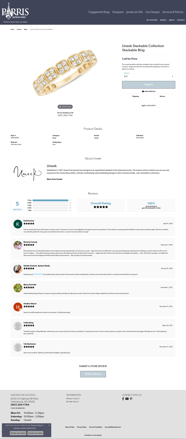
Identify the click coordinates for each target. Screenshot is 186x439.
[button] (152, 20)
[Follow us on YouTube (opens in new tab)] (127, 398)
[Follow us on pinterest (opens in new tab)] (131, 398)
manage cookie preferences (24, 428)
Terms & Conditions (95, 427)
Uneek (96, 138)
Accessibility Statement (113, 427)
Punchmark (97, 435)
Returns (162, 96)
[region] (65, 72)
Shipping (135, 96)
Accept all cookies (35, 433)
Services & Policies (172, 12)
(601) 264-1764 (65, 115)
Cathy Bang (29, 323)
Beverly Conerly (30, 242)
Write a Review (93, 374)
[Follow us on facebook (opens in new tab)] (123, 398)
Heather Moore (30, 304)
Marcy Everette (30, 285)
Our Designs (153, 12)
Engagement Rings (99, 12)
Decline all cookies (18, 433)
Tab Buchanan (30, 344)
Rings (25, 29)
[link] (181, 20)
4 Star (29, 203)
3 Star (29, 205)
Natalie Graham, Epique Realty (37, 266)
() (70, 200)
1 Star (30, 210)
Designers (118, 12)
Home (12, 29)
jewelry (19, 29)
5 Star (29, 200)
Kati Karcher (29, 221)
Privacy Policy (73, 399)
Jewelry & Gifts (134, 12)
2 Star (29, 208)
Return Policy (72, 402)
